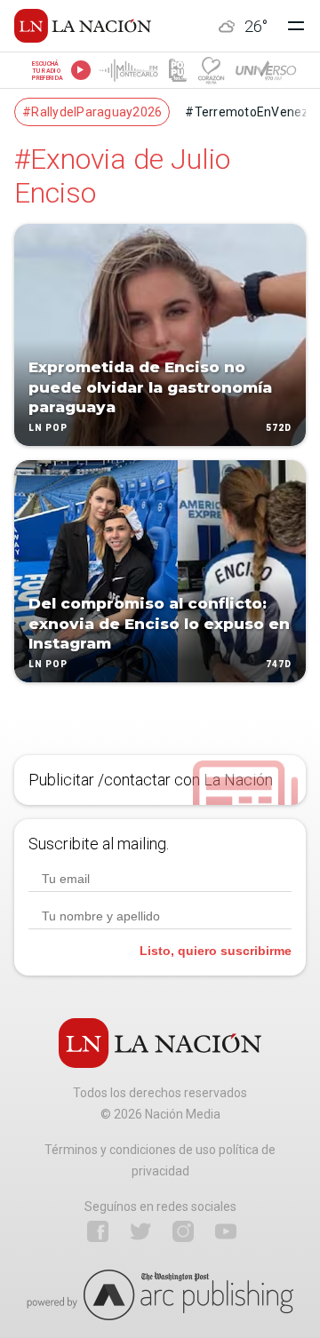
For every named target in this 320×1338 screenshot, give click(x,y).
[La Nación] (82, 26)
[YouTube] (226, 1231)
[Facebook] (98, 1231)
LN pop (48, 428)
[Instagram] (183, 1231)
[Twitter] (140, 1231)
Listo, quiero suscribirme (216, 951)
